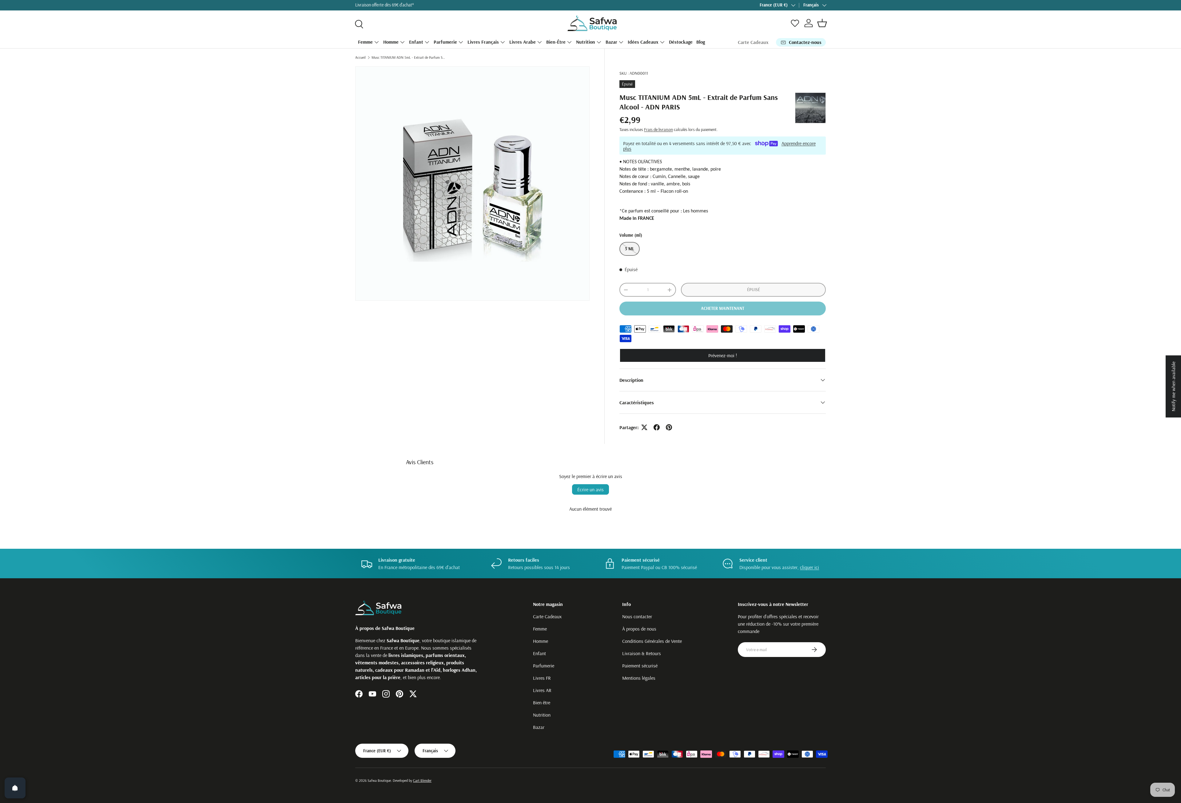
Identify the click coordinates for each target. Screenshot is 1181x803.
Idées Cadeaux (643, 42)
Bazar (611, 42)
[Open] (15, 787)
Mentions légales (638, 678)
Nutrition (585, 42)
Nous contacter (637, 616)
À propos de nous (639, 629)
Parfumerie (445, 42)
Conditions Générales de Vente (652, 641)
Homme (391, 42)
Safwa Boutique (379, 780)
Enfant (416, 42)
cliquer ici (809, 567)
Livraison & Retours (641, 653)
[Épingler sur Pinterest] (669, 427)
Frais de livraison (658, 129)
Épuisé (753, 289)
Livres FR (542, 678)
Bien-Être (556, 42)
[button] (822, 23)
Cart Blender (422, 780)
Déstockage (681, 42)
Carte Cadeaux (753, 42)
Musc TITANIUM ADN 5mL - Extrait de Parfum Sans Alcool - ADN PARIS (408, 57)
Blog (700, 42)
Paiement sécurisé (640, 666)
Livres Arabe (522, 42)
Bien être (541, 702)
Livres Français (483, 42)
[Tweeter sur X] (644, 427)
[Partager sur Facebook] (656, 427)
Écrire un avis (590, 489)
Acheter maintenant (722, 308)
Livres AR (542, 690)
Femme (365, 42)
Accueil (360, 57)
